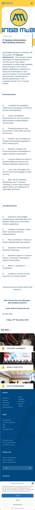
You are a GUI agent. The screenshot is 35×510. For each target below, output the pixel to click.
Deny (17, 500)
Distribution (6, 405)
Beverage (5, 400)
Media (20, 397)
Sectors (5, 392)
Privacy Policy (21, 508)
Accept (17, 495)
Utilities (20, 406)
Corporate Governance (9, 422)
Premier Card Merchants (9, 462)
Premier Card (7, 452)
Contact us (6, 476)
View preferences (17, 504)
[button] (32, 483)
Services (20, 403)
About (5, 414)
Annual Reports (7, 420)
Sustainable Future (8, 429)
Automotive (6, 398)
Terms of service (14, 508)
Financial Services (8, 407)
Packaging (21, 399)
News (4, 427)
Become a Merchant (8, 460)
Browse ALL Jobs (7, 440)
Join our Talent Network (9, 442)
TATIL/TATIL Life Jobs (9, 445)
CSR (4, 424)
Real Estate (21, 401)
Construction (6, 402)
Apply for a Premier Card (9, 457)
